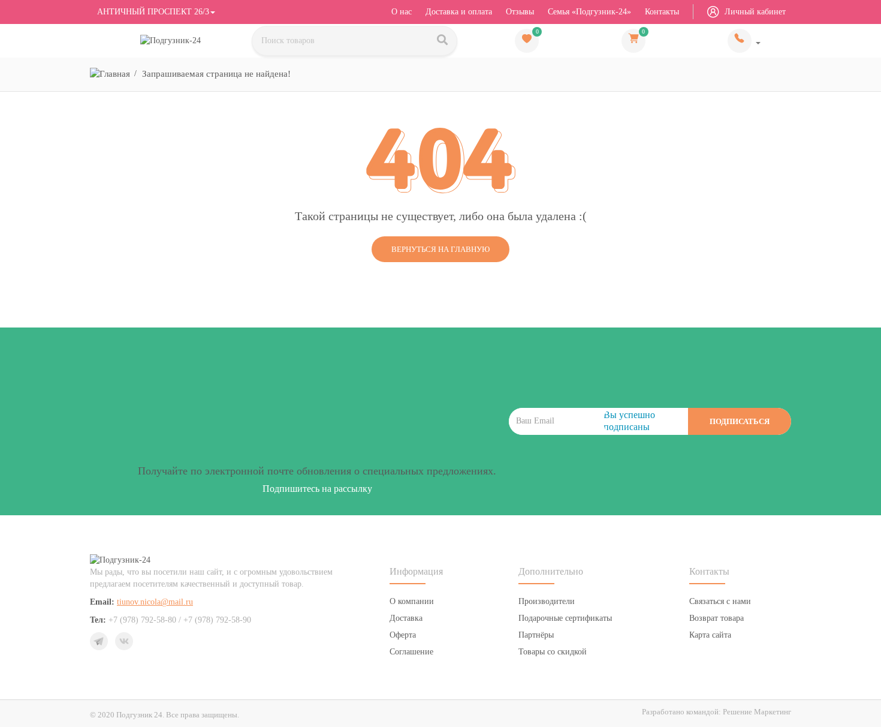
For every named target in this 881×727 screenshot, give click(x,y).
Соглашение (411, 651)
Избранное (537, 32)
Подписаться (740, 421)
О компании (412, 601)
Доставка (406, 618)
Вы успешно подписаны (629, 421)
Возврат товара (716, 618)
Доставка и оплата (459, 11)
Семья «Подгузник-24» (589, 11)
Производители (546, 601)
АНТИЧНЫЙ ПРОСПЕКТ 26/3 (152, 11)
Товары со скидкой (552, 651)
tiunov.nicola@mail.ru (155, 601)
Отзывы (520, 11)
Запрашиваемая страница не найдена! (216, 74)
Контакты (662, 11)
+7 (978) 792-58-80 (744, 41)
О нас (401, 11)
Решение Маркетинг (757, 711)
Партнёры (536, 634)
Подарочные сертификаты (565, 618)
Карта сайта (710, 634)
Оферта (403, 634)
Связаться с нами (720, 601)
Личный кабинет (754, 11)
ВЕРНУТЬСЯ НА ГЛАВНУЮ (440, 249)
